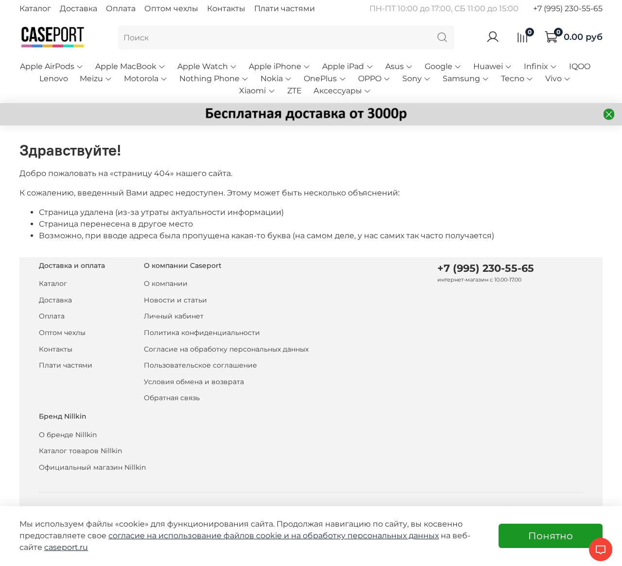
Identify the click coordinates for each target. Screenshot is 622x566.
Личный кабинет (174, 316)
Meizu (91, 78)
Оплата (121, 8)
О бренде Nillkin (68, 434)
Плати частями (284, 8)
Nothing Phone (209, 78)
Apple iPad (343, 66)
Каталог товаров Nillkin (80, 450)
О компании (166, 283)
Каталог (35, 8)
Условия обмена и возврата (194, 381)
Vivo (553, 78)
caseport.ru (66, 547)
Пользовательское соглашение (200, 365)
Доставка (78, 8)
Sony (412, 78)
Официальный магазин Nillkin (92, 467)
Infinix (536, 66)
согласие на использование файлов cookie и (199, 535)
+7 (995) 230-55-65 (568, 8)
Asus (394, 66)
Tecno (512, 78)
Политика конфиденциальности (202, 332)
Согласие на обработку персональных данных (226, 349)
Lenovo (53, 78)
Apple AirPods (47, 66)
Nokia (271, 78)
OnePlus (320, 78)
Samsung (461, 78)
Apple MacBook (125, 66)
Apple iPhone (275, 66)
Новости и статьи (175, 300)
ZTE (294, 90)
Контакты (226, 8)
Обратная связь (172, 397)
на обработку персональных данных (365, 535)
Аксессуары (337, 90)
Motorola (141, 78)
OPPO (369, 78)
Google (438, 66)
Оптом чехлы (171, 8)
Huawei (488, 66)
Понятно (550, 536)
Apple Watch (202, 66)
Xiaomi (252, 90)
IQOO (579, 66)
